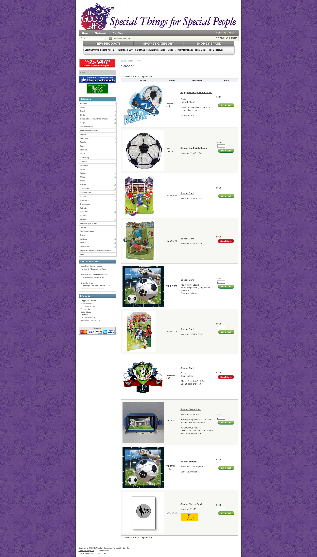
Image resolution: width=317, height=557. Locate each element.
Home (85, 33)
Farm (82, 146)
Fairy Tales (84, 138)
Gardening (84, 158)
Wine (82, 254)
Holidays (84, 165)
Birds (82, 115)
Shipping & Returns (88, 301)
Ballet (82, 107)
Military (83, 177)
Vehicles (83, 239)
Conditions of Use (88, 306)
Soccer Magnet (188, 461)
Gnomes (84, 161)
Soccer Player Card (191, 504)
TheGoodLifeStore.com (102, 548)
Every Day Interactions (90, 131)
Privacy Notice (86, 304)
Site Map (84, 315)
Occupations (85, 192)
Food (82, 154)
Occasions (84, 189)
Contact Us (85, 309)
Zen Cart (126, 548)
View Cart (118, 33)
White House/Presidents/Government (96, 250)
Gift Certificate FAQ (88, 318)
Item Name (197, 80)
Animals (83, 103)
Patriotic (83, 208)
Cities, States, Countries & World (94, 119)
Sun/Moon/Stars (87, 231)
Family (83, 142)
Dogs (82, 123)
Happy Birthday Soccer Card (196, 92)
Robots (83, 216)
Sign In (219, 33)
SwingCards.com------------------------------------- (96, 286)
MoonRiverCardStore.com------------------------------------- (93, 269)
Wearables (84, 247)
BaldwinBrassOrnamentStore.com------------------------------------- (94, 277)
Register (231, 33)
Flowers (83, 150)
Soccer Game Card (190, 409)
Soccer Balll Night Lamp (194, 148)
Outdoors (84, 200)
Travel (82, 235)
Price (226, 80)
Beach (83, 111)
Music (82, 181)
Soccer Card (187, 193)
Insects (83, 173)
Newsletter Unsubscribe (90, 320)
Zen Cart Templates (86, 551)
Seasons (84, 219)
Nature (83, 185)
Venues (83, 243)
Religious (84, 212)
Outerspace (85, 204)
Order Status (86, 312)
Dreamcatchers (86, 127)
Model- (172, 80)
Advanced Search (121, 38)
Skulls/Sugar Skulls (88, 223)
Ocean (83, 196)
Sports (83, 227)
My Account (100, 33)
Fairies (83, 134)
